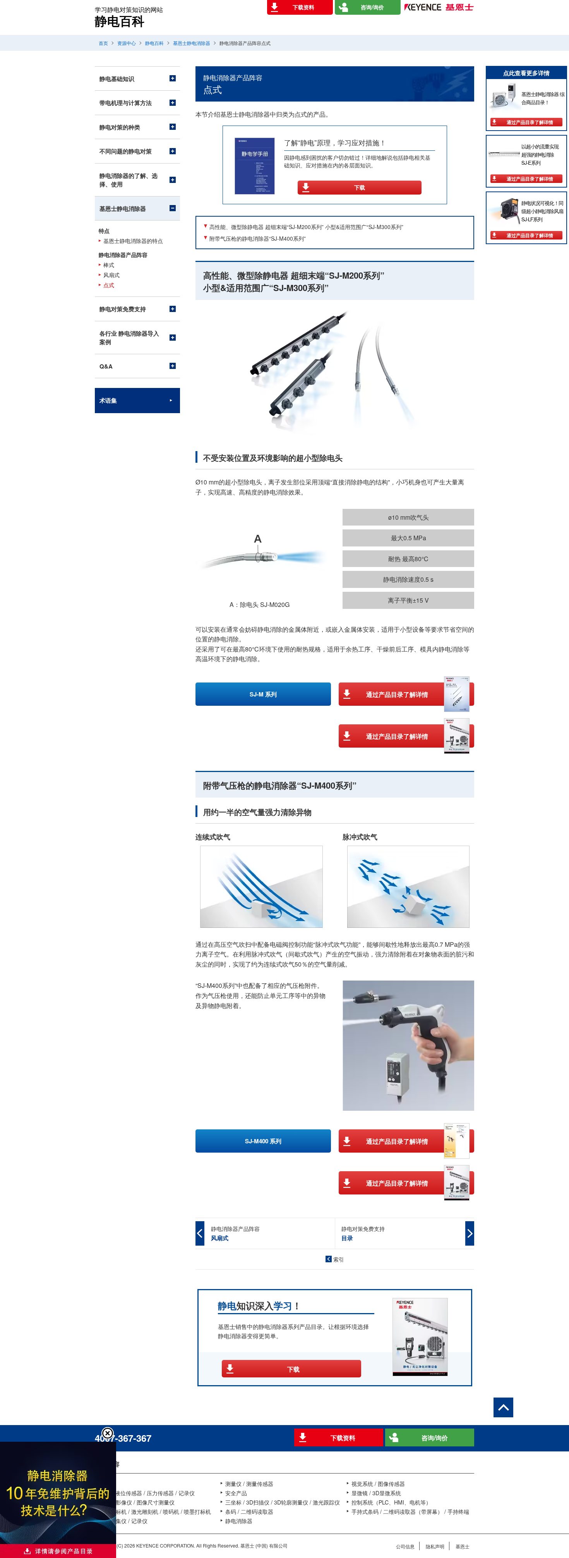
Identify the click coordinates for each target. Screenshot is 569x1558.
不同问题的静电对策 (125, 151)
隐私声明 (435, 1546)
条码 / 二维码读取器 (249, 1511)
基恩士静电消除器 (191, 43)
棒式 (108, 265)
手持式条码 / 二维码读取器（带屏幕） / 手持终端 (410, 1511)
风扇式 (111, 275)
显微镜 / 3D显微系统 (376, 1493)
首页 (103, 43)
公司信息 (405, 1546)
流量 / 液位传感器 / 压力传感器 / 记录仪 (147, 1493)
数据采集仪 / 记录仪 (123, 1521)
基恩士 (463, 1546)
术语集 (108, 400)
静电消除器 (238, 1521)
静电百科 (154, 43)
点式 (108, 285)
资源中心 (126, 43)
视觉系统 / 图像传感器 (378, 1483)
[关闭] (107, 1433)
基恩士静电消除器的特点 (133, 241)
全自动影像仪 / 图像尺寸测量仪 (137, 1502)
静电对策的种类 (119, 127)
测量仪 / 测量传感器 (249, 1483)
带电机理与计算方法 (125, 102)
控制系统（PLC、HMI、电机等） (391, 1502)
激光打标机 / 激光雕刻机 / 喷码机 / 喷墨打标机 (155, 1511)
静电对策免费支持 (122, 309)
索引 (338, 1259)
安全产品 (236, 1493)
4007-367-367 (123, 1438)
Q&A (106, 366)
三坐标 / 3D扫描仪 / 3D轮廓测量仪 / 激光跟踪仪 (282, 1502)
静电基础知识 (116, 78)
